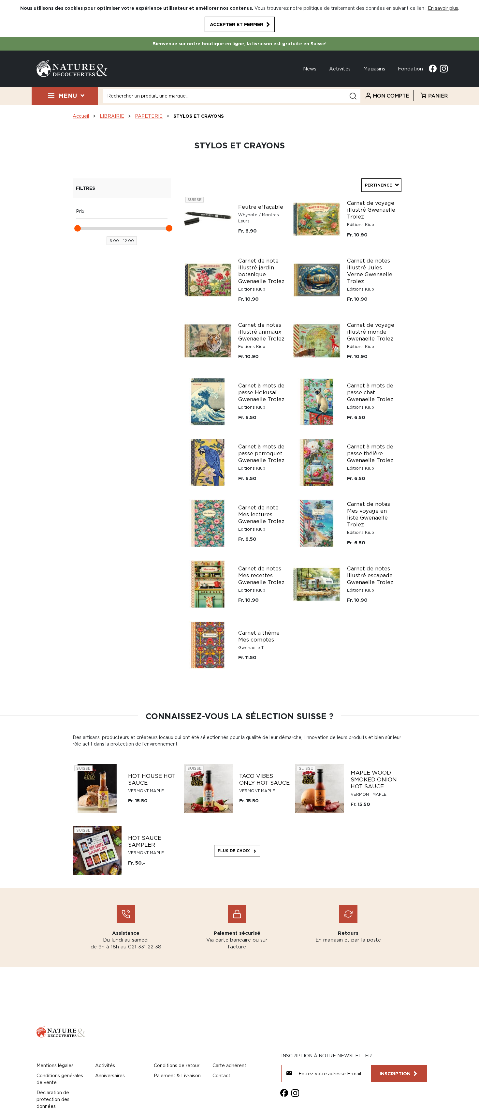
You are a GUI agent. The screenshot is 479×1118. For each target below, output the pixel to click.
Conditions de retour (176, 1065)
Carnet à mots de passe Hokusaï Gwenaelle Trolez (261, 392)
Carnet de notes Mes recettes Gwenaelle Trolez (261, 575)
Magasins (374, 68)
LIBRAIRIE (112, 115)
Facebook (433, 68)
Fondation (410, 68)
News (309, 68)
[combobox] (231, 96)
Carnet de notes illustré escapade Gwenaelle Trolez (370, 575)
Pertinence (378, 185)
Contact (221, 1075)
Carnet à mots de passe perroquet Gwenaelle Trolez (261, 453)
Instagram (444, 68)
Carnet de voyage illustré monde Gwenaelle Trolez (370, 331)
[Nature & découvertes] (72, 68)
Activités (340, 68)
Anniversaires (110, 1075)
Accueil (81, 115)
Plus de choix (234, 851)
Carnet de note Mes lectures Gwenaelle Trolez (261, 514)
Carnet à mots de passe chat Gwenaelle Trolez (370, 392)
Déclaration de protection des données (52, 1099)
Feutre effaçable (260, 207)
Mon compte (391, 95)
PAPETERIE (149, 115)
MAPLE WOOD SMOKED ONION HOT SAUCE (374, 779)
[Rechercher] (352, 96)
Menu (67, 95)
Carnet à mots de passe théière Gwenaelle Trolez (370, 453)
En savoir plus (443, 8)
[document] (239, 18)
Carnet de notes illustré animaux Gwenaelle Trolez (261, 331)
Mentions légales (55, 1065)
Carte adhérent (229, 1065)
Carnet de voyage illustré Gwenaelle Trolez (371, 209)
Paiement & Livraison (177, 1075)
